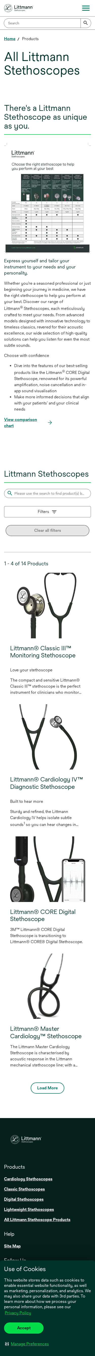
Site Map (12, 1246)
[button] (27, 1344)
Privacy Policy (18, 1312)
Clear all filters (47, 530)
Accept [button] (24, 1327)
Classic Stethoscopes (24, 1189)
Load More (47, 1088)
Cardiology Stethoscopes (28, 1179)
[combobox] (47, 23)
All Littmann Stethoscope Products (37, 1219)
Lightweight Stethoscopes (29, 1209)
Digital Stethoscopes (24, 1199)
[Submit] (86, 23)
